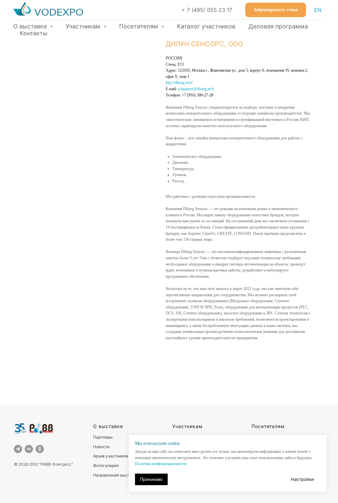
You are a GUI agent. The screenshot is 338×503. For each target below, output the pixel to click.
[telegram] (18, 449)
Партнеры (103, 437)
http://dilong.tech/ (179, 82)
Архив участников (110, 455)
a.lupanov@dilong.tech (196, 89)
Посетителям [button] (139, 26)
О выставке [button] (31, 26)
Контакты (34, 33)
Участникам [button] (84, 26)
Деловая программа (278, 26)
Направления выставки (116, 475)
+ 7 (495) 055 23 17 (207, 10)
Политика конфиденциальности (160, 463)
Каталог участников (206, 26)
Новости (101, 446)
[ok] (40, 449)
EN (317, 10)
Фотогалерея (106, 465)
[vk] (29, 449)
